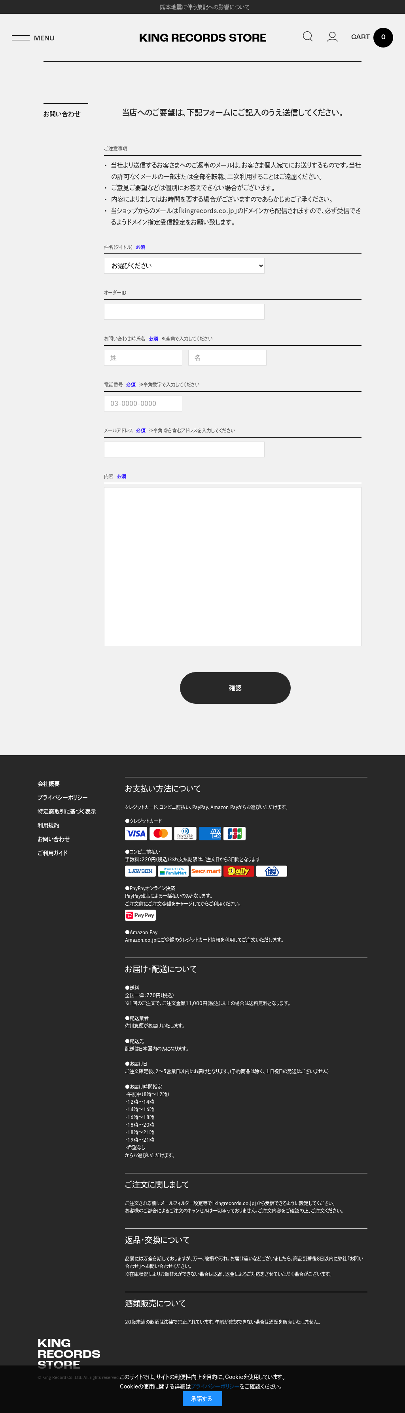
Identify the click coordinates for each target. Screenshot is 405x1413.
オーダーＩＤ (115, 292)
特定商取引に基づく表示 (67, 811)
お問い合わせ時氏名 (125, 338)
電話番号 (113, 384)
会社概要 (49, 783)
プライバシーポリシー (63, 797)
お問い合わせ (54, 839)
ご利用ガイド (53, 853)
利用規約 (48, 825)
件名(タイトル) (118, 247)
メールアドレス (118, 430)
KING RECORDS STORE (202, 39)
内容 (109, 476)
